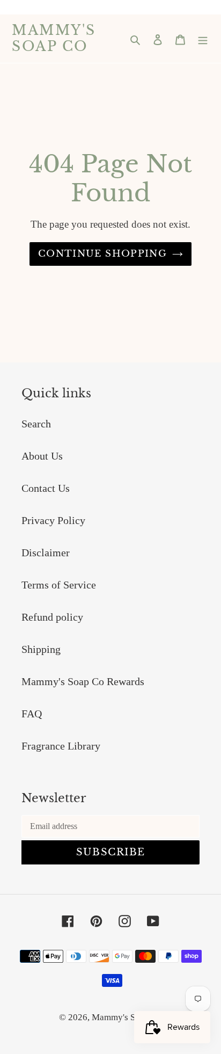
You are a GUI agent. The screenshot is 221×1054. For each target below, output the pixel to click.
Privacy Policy (53, 520)
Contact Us (45, 488)
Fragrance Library (60, 746)
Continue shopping (102, 253)
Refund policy (52, 617)
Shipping (41, 649)
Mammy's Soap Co (54, 39)
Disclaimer (45, 552)
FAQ (31, 713)
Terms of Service (58, 585)
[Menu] (202, 38)
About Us (42, 456)
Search (36, 424)
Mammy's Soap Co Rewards (82, 681)
